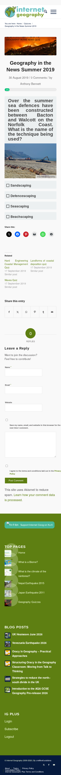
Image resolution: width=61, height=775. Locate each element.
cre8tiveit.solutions (43, 760)
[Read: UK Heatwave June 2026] (8, 635)
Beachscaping (22, 216)
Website (8, 402)
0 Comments (39, 77)
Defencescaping (23, 195)
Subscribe (11, 729)
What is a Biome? (28, 562)
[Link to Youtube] (53, 764)
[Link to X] (43, 764)
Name (8, 367)
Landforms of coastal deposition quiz (42, 262)
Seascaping (20, 206)
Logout (9, 736)
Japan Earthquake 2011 (31, 592)
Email (8, 384)
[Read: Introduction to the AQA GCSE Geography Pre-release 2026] (8, 690)
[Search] (43, 12)
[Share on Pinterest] (35, 312)
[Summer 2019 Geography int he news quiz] (30, 46)
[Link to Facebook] (48, 764)
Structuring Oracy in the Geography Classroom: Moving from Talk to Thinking (34, 666)
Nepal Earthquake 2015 (31, 583)
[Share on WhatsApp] (26, 312)
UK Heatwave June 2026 (27, 634)
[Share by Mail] (52, 312)
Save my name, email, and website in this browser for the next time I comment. (35, 426)
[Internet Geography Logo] (25, 12)
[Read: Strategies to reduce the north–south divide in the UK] (8, 679)
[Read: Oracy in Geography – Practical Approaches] (8, 653)
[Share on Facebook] (9, 312)
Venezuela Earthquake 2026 (29, 643)
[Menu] (51, 12)
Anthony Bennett (30, 84)
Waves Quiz (11, 280)
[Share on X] (18, 312)
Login (8, 721)
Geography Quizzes (29, 602)
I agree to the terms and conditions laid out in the (35, 472)
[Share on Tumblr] (43, 312)
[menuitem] (43, 12)
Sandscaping (21, 185)
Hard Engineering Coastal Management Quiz (16, 264)
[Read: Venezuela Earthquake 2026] (8, 644)
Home (21, 552)
